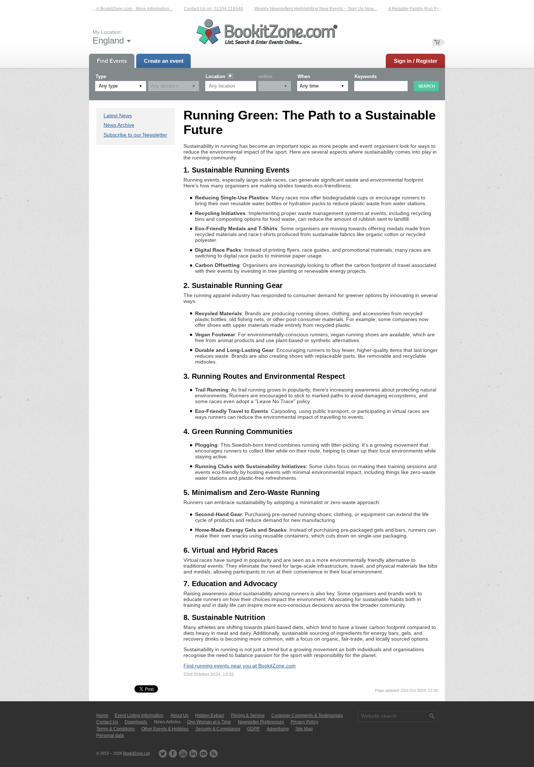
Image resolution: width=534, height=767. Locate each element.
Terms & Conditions (115, 728)
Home (102, 715)
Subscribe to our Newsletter (135, 135)
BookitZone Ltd (136, 753)
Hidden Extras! (209, 715)
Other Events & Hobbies (165, 728)
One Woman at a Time (209, 722)
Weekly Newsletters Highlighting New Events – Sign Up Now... (305, 8)
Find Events (112, 61)
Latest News (118, 115)
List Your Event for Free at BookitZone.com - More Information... (100, 8)
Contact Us (107, 722)
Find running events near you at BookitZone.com (239, 666)
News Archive (119, 125)
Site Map (304, 728)
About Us (179, 715)
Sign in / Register (415, 61)
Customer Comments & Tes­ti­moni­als (307, 715)
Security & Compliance (217, 728)
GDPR (253, 728)
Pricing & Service (248, 715)
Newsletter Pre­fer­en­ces (261, 722)
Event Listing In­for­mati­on (139, 715)
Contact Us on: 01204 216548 (202, 8)
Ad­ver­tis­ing (278, 728)
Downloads (136, 722)
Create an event (163, 61)
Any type (108, 86)
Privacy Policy (304, 722)
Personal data (110, 735)
